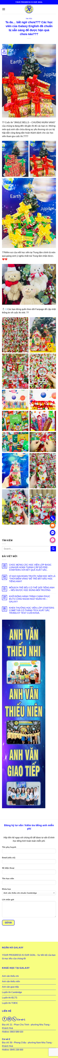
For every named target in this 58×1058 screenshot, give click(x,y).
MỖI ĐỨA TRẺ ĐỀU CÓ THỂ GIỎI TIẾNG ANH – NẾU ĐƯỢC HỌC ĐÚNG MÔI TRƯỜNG (31, 588)
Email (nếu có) (8, 857)
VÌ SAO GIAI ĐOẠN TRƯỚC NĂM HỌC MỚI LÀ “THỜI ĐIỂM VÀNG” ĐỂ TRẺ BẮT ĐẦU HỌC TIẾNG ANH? (32, 578)
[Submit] (53, 548)
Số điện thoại (8, 868)
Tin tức (29, 18)
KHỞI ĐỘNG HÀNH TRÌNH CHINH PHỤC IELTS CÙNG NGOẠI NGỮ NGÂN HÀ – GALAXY (29, 599)
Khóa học (6, 889)
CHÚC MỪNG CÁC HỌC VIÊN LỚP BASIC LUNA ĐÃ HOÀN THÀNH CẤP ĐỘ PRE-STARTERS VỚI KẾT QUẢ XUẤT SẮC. (30, 567)
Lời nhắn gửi (8, 899)
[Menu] (3, 9)
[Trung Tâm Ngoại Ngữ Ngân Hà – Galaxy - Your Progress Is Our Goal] (29, 9)
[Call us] (14, 1019)
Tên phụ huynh (9, 847)
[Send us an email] (9, 1019)
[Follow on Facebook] (4, 1019)
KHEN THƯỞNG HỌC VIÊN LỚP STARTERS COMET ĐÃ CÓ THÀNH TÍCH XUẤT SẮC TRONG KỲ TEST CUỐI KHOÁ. (31, 610)
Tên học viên (8, 878)
